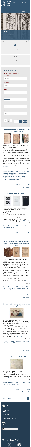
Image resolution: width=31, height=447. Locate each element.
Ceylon (23, 171)
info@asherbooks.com (11, 418)
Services (15, 7)
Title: (5, 89)
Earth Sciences (25, 226)
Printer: (6, 111)
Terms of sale (25, 187)
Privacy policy (16, 2)
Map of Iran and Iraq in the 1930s (16, 357)
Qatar (4, 174)
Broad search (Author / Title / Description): (12, 74)
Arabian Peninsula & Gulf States (12, 171)
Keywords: (7, 97)
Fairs (15, 56)
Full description (25, 221)
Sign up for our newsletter (10, 429)
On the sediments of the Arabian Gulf (16, 193)
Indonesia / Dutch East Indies (18, 173)
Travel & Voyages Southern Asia (21, 178)
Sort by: (16, 119)
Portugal (18, 288)
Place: (5, 104)
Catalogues (15, 60)
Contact (24, 2)
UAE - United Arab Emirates (11, 179)
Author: (6, 82)
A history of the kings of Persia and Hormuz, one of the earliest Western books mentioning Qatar (16, 243)
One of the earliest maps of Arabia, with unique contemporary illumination (16, 305)
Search (25, 121)
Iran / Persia (6, 227)
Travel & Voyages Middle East (14, 175)
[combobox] (15, 85)
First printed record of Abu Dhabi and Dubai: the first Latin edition (17, 130)
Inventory (15, 49)
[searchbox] (15, 85)
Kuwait (14, 384)
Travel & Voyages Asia (13, 174)
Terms (23, 11)
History (24, 7)
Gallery (15, 52)
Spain (27, 288)
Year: (5, 118)
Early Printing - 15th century (12, 343)
